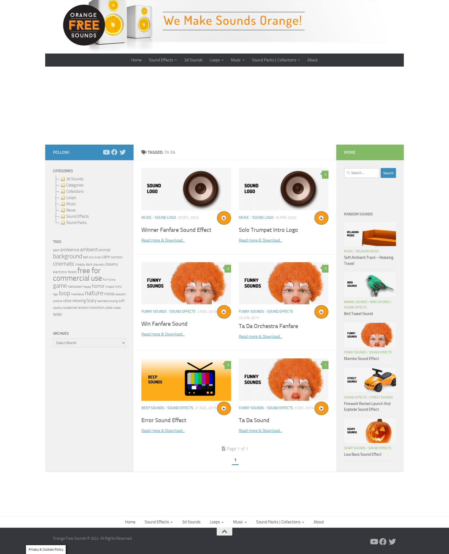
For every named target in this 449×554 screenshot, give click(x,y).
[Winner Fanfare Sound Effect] (186, 189)
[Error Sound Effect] (186, 379)
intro (118, 286)
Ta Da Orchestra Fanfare (268, 326)
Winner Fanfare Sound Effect (176, 230)
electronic (60, 272)
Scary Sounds (355, 448)
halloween (75, 286)
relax (67, 300)
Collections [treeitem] (75, 191)
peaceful (120, 294)
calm (106, 256)
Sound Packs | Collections (274, 59)
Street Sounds (381, 397)
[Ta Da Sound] (283, 379)
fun (105, 279)
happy (87, 286)
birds (97, 257)
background (67, 256)
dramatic (99, 264)
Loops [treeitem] (71, 197)
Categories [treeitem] (75, 185)
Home (136, 59)
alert (56, 250)
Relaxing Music (367, 251)
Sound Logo (165, 217)
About (312, 59)
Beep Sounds (152, 408)
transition (96, 307)
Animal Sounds (355, 302)
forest (72, 272)
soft (121, 301)
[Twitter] (123, 152)
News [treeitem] (71, 210)
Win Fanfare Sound (164, 323)
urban (109, 308)
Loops (215, 59)
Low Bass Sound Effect (362, 454)
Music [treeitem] (71, 204)
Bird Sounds (379, 302)
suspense (70, 308)
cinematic (64, 263)
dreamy (111, 264)
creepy (80, 264)
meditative (77, 294)
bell (85, 257)
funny (112, 279)
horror (98, 286)
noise (109, 293)
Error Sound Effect (163, 420)
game (60, 285)
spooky (57, 308)
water (117, 308)
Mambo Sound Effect (361, 358)
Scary (91, 300)
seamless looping (107, 301)
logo (55, 294)
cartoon (116, 257)
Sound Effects (161, 59)
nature (94, 293)
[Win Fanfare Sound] (186, 283)
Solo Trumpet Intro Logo (268, 230)
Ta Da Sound (254, 420)
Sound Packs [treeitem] (76, 222)
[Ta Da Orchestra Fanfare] (283, 283)
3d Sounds (193, 59)
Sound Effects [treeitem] (77, 216)
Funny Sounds (154, 311)
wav (57, 314)
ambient (89, 250)
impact (109, 286)
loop (64, 293)
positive (57, 301)
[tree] (89, 201)
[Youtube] (106, 152)
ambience (69, 250)
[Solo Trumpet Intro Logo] (283, 189)
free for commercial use (77, 274)
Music (236, 59)
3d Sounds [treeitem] (74, 179)
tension (83, 308)
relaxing (79, 300)
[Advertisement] (224, 105)
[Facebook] (114, 152)
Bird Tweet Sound (358, 313)
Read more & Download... (163, 240)
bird (91, 257)
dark (89, 264)
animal (104, 249)
